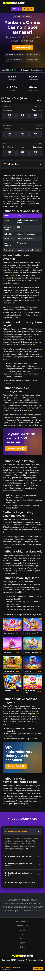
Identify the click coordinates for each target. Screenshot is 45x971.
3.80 (35, 134)
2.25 (9, 153)
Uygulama (22, 943)
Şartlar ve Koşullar (22, 921)
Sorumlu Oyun (22, 926)
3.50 (22, 134)
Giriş (17, 9)
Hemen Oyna (21, 47)
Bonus (22, 939)
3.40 (22, 116)
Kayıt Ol (29, 9)
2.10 (9, 116)
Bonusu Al (38, 968)
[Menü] (39, 3)
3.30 (22, 153)
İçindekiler (12, 164)
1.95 (9, 134)
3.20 (35, 116)
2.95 (35, 153)
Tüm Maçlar (39, 100)
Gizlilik (22, 930)
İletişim (22, 947)
